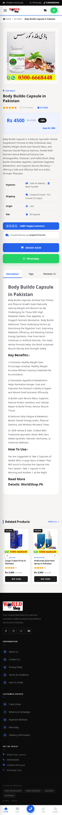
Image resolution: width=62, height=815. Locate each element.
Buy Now (16, 579)
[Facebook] (6, 631)
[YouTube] (29, 631)
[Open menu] (5, 10)
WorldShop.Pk (32, 484)
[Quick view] (26, 531)
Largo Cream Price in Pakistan (15, 562)
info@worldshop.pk (14, 2)
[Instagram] (13, 631)
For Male (18, 19)
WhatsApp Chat (14, 770)
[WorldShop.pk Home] (14, 10)
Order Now (33, 247)
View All (52, 521)
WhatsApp (37, 2)
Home (8, 19)
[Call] (30, 809)
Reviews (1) (49, 273)
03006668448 (52, 2)
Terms (14, 800)
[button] (55, 555)
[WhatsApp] (21, 631)
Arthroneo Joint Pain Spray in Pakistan (44, 562)
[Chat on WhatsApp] (54, 10)
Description (12, 273)
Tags (31, 273)
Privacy (6, 800)
